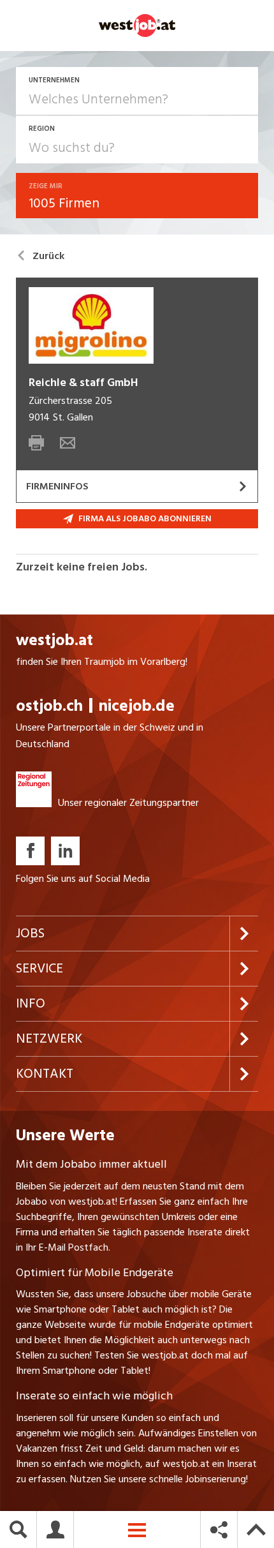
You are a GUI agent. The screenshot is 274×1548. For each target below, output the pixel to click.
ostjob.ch (49, 706)
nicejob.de (137, 706)
